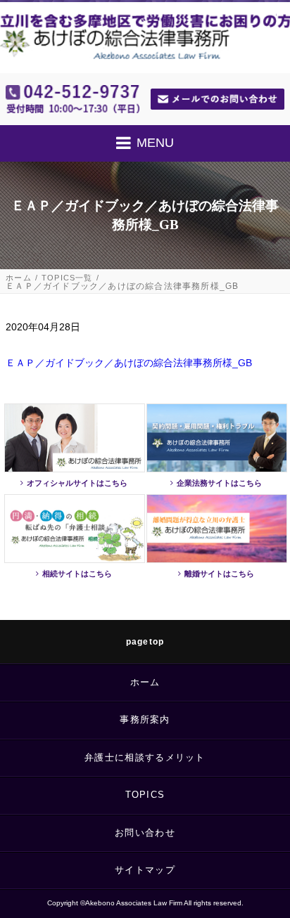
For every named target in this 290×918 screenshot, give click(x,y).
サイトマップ (145, 870)
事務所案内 (145, 719)
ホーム (19, 278)
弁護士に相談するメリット (145, 757)
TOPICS (145, 794)
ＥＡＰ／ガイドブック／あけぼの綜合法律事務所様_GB (129, 362)
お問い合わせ (145, 832)
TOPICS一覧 (67, 278)
